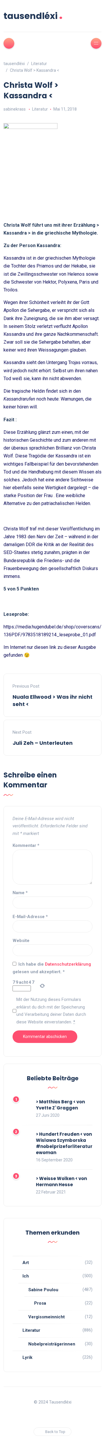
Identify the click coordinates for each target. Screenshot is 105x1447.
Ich (25, 1276)
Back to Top (55, 1431)
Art (25, 1262)
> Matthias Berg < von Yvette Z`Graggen (60, 1105)
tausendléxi (33, 16)
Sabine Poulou (43, 1289)
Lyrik (27, 1357)
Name (20, 892)
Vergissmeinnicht (46, 1317)
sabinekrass (15, 109)
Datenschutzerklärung (68, 964)
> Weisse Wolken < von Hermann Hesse (61, 1181)
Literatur (40, 109)
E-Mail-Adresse (30, 916)
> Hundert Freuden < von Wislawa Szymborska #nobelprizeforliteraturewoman (64, 1143)
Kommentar (26, 845)
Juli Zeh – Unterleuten (43, 743)
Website (21, 940)
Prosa (40, 1303)
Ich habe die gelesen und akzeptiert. (52, 968)
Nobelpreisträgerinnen (51, 1344)
